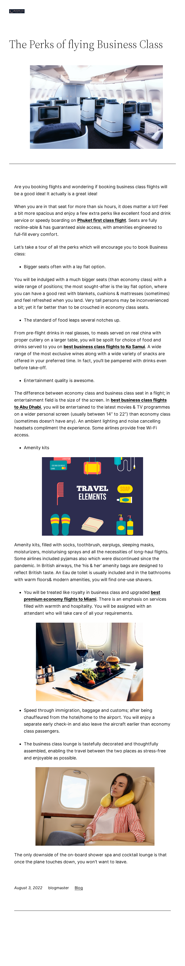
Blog (79, 887)
